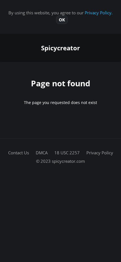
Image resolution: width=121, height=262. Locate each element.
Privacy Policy (99, 152)
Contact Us (18, 152)
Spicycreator (60, 48)
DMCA (42, 152)
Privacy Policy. (99, 12)
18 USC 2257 (67, 152)
